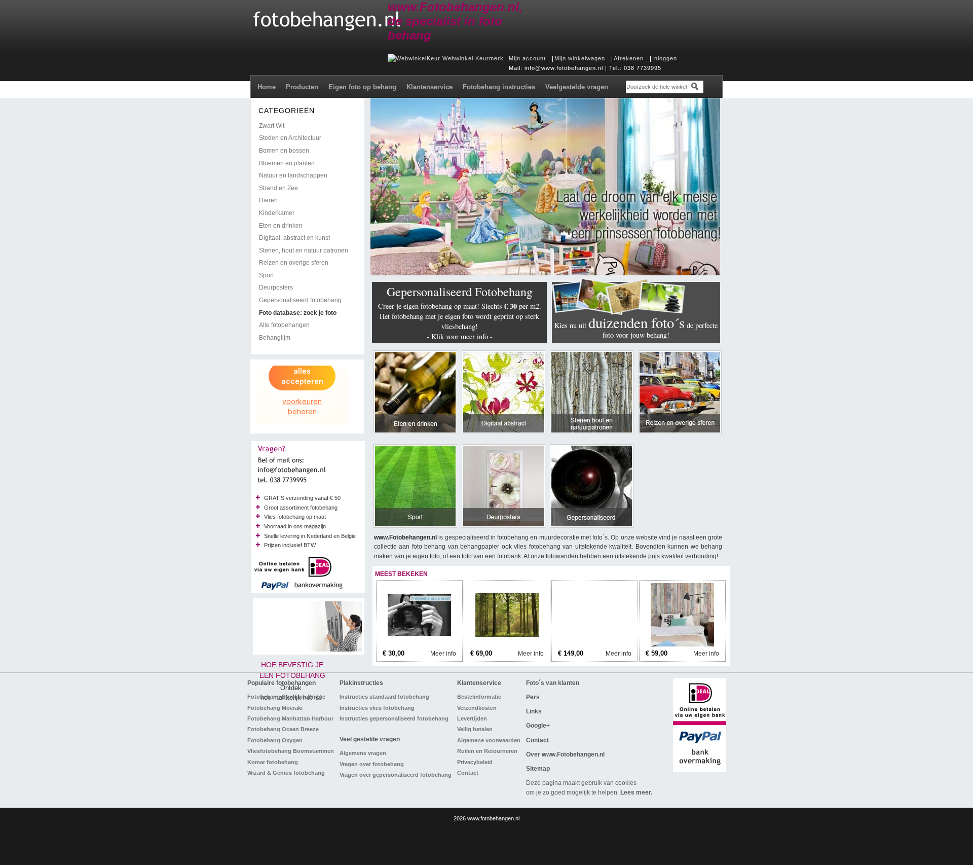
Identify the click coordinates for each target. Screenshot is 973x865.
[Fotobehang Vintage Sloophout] (682, 644)
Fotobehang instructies (499, 87)
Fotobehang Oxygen (275, 740)
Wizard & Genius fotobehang (286, 773)
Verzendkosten (477, 708)
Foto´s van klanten (552, 683)
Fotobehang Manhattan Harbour (290, 718)
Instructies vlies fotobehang (377, 708)
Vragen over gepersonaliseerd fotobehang (396, 775)
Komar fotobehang (272, 762)
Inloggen (664, 58)
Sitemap (538, 768)
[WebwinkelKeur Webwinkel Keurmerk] (446, 58)
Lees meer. (636, 792)
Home (266, 87)
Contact (467, 773)
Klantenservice (429, 87)
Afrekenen (629, 58)
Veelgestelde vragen (576, 87)
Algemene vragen (363, 753)
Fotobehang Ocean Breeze (283, 729)
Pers (533, 697)
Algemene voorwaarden (488, 740)
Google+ (538, 725)
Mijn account (527, 58)
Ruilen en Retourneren (487, 751)
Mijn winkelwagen (579, 58)
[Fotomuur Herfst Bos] (507, 644)
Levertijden (472, 718)
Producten (302, 87)
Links (534, 711)
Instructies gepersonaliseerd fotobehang (394, 718)
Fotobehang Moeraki (275, 708)
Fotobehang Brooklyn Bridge (286, 697)
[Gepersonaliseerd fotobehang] (419, 644)
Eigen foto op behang (362, 87)
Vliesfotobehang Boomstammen (290, 751)
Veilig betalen (475, 729)
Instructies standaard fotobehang (384, 697)
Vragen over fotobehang (372, 764)
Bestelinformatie (479, 697)
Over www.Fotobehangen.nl (565, 754)
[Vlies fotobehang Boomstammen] (594, 644)
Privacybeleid (475, 762)
